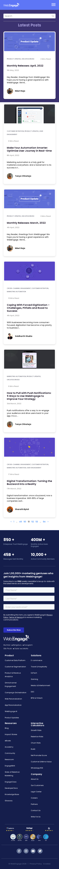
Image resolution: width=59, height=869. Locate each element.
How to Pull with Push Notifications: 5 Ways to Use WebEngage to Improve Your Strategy (29, 396)
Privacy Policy (36, 863)
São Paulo (7, 648)
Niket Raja (20, 91)
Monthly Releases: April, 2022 (25, 65)
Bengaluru (17, 645)
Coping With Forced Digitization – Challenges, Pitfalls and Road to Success (28, 308)
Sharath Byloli (22, 509)
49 (20, 521)
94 (44, 521)
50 (25, 521)
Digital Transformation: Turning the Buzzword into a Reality (29, 482)
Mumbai (7, 645)
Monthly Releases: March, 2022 (26, 223)
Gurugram (28, 645)
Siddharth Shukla (23, 336)
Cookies (46, 863)
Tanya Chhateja (23, 176)
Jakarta (25, 648)
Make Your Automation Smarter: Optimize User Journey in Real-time (29, 149)
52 (33, 521)
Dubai (17, 648)
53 (37, 521)
